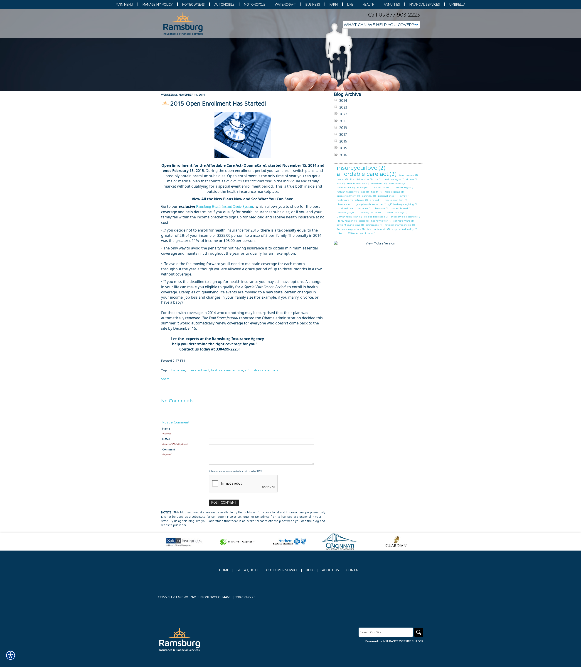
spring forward (402, 220)
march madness (356, 183)
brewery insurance (370, 212)
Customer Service (282, 570)
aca (275, 370)
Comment (168, 449)
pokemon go (402, 187)
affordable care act (258, 370)
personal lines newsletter (373, 220)
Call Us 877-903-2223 (394, 15)
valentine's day (395, 212)
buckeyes (362, 187)
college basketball (374, 216)
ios (376, 179)
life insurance (381, 187)
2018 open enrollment (360, 233)
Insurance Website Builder (403, 641)
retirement (372, 224)
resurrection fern (394, 199)
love (339, 183)
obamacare (177, 370)
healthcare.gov (392, 179)
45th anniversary (346, 191)
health (375, 191)
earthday (367, 195)
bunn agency (406, 175)
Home (224, 570)
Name (166, 428)
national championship (397, 224)
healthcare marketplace (227, 370)
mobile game (392, 191)
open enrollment (198, 370)
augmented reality (403, 229)
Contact (354, 570)
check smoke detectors (403, 216)
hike (339, 233)
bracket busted (399, 208)
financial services (359, 179)
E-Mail (166, 438)
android (374, 199)
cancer (340, 179)
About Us (330, 570)
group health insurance (369, 204)
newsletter (377, 183)
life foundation (345, 220)
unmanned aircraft (347, 216)
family (403, 195)
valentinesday (397, 183)
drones (410, 179)
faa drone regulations (349, 229)
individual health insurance (352, 208)
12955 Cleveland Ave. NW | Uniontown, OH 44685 (195, 597)
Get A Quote (247, 570)
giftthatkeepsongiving (401, 204)
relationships (344, 187)
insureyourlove (357, 167)
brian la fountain (376, 229)
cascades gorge (345, 212)
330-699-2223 (245, 597)
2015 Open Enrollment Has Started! (218, 103)
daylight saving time (348, 224)
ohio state (379, 208)
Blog (310, 570)
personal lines (386, 195)
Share (165, 379)
